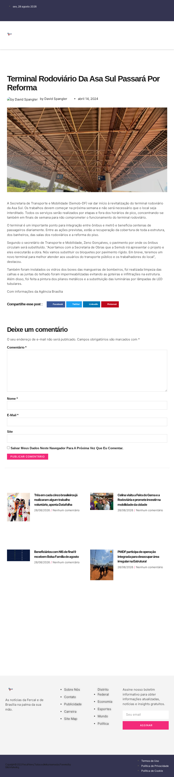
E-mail (12, 415)
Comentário (17, 347)
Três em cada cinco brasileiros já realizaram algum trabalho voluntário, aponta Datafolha (55, 500)
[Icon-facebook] (131, 28)
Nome (12, 398)
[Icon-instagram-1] (131, 40)
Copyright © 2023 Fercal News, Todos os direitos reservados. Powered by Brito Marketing (38, 766)
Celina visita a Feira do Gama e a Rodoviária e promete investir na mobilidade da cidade (139, 500)
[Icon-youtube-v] (144, 40)
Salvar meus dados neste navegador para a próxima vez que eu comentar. (67, 448)
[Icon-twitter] (144, 28)
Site (10, 431)
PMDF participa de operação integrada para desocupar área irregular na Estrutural (138, 556)
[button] (123, 35)
